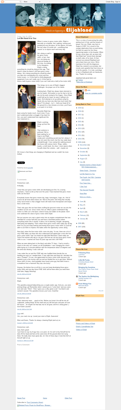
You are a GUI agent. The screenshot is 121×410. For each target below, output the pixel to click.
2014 (79, 125)
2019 (79, 108)
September (83, 155)
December (83, 145)
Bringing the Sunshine (86, 267)
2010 (79, 139)
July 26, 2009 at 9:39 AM (24, 293)
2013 (79, 128)
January (82, 219)
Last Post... (81, 255)
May (81, 205)
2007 (79, 227)
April (81, 208)
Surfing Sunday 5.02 (85, 278)
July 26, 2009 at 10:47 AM (24, 309)
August (82, 159)
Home (45, 398)
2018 (79, 111)
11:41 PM (30, 167)
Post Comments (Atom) (35, 402)
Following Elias (84, 253)
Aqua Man (83, 193)
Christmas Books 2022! (85, 262)
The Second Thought (87, 190)
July (81, 162)
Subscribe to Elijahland (84, 82)
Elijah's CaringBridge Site (84, 326)
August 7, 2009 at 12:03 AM (25, 323)
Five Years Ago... (86, 183)
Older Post (68, 398)
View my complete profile (93, 93)
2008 (79, 223)
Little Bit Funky (84, 260)
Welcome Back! (83, 285)
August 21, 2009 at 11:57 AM (25, 340)
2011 (79, 135)
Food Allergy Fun (84, 284)
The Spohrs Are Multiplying (88, 276)
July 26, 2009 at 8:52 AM (24, 274)
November (83, 148)
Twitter (80, 80)
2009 (79, 142)
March (82, 212)
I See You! (83, 186)
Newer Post (21, 398)
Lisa (18, 313)
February (83, 215)
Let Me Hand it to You (26, 38)
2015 (79, 121)
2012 (79, 132)
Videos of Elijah (81, 330)
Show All (101, 290)
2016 (79, 118)
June (81, 201)
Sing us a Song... (86, 197)
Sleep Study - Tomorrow (88, 170)
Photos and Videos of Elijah (85, 323)
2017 (79, 115)
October (82, 152)
